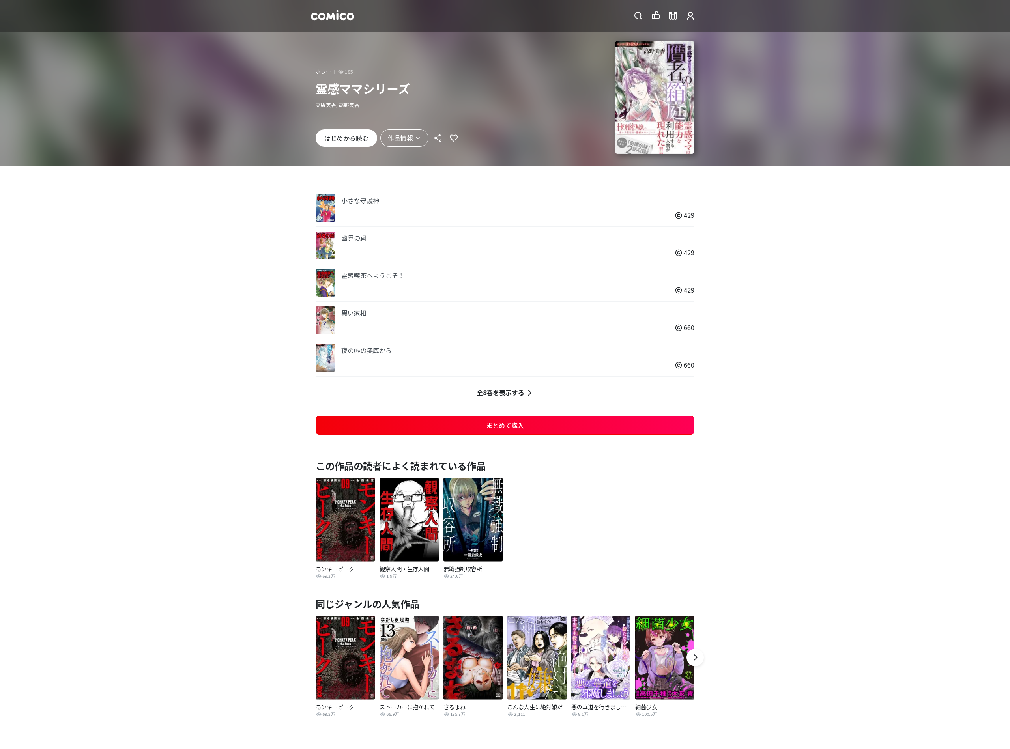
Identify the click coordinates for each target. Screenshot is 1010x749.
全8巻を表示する (500, 392)
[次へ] (695, 657)
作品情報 (400, 137)
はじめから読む (346, 138)
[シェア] (438, 138)
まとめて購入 (505, 425)
